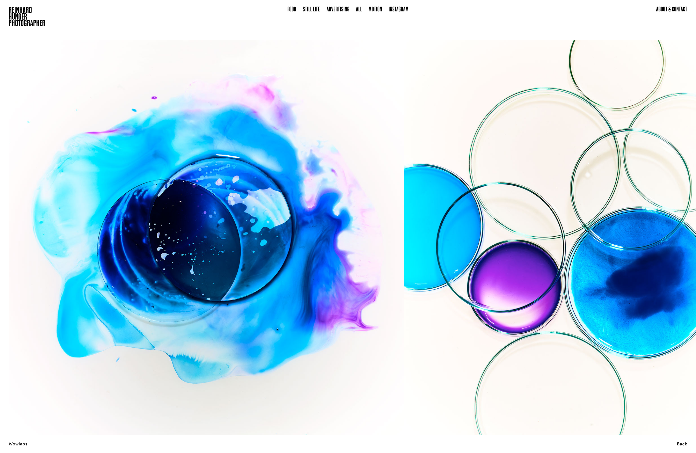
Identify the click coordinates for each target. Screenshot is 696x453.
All (359, 9)
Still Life (311, 9)
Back (682, 444)
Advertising (338, 9)
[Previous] (69, 230)
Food (291, 9)
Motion (375, 9)
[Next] (626, 230)
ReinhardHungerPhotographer (27, 17)
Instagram (399, 9)
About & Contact (671, 9)
